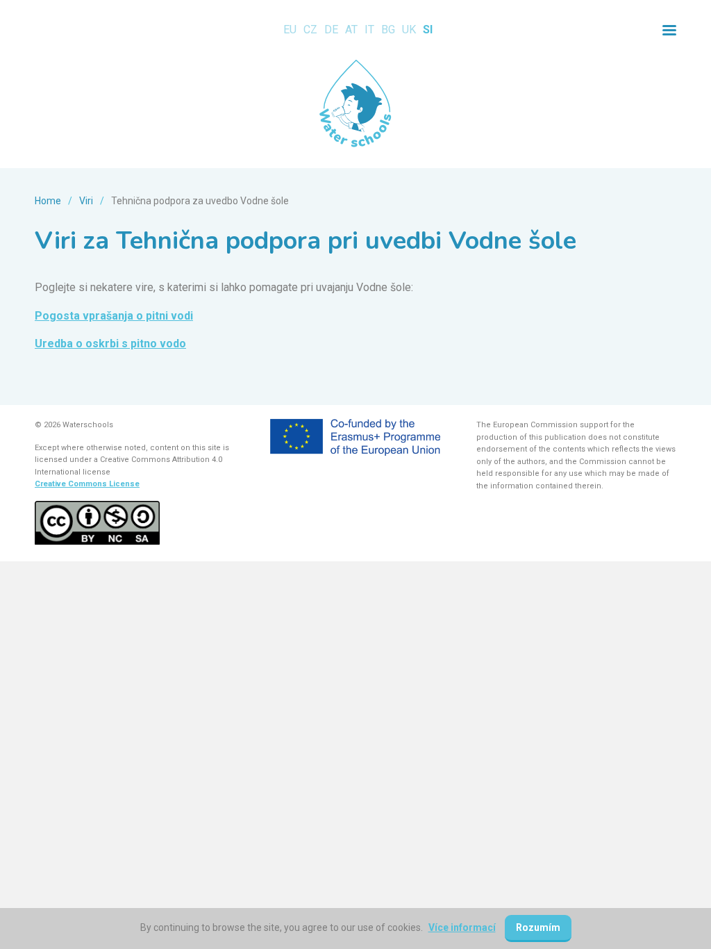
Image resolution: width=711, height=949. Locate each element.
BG (388, 29)
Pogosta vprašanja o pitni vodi (114, 315)
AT (351, 29)
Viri (86, 200)
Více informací (462, 927)
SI (428, 29)
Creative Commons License (87, 483)
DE (331, 29)
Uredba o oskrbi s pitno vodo (110, 343)
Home (48, 200)
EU (289, 29)
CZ (310, 29)
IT (369, 29)
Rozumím (538, 927)
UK (409, 29)
